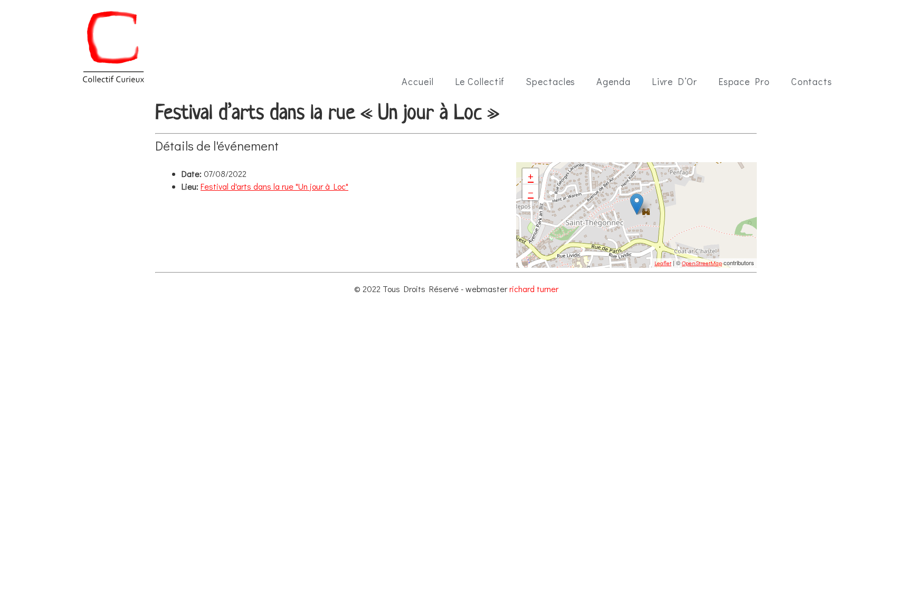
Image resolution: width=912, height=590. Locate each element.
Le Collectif (480, 81)
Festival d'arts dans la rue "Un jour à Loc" (274, 186)
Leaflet (662, 263)
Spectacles (550, 81)
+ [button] (531, 176)
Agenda (613, 81)
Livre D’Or (674, 81)
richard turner (533, 288)
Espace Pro (744, 81)
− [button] (531, 192)
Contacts (811, 81)
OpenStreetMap (702, 263)
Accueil (417, 81)
